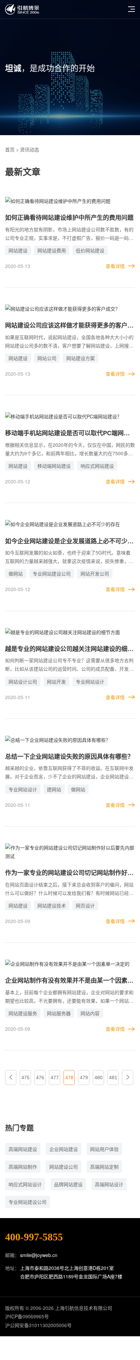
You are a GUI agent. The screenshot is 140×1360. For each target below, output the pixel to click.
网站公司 (46, 358)
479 (84, 1077)
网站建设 (18, 250)
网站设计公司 (22, 681)
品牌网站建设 (68, 1184)
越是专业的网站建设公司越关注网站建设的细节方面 (69, 649)
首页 (10, 149)
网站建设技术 (51, 905)
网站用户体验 (104, 1149)
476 (40, 1077)
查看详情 (115, 266)
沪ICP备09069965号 (27, 1316)
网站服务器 (59, 1013)
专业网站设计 (90, 681)
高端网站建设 (22, 1149)
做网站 (15, 573)
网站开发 (56, 681)
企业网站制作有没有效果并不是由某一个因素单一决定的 (69, 981)
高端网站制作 (22, 1166)
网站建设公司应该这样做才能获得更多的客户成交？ (69, 326)
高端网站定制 (104, 1166)
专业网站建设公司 (52, 573)
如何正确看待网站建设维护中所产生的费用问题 (69, 217)
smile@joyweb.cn (38, 1255)
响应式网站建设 (97, 465)
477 (55, 1077)
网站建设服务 (22, 1013)
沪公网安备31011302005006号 (38, 1325)
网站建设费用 (51, 250)
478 (69, 1077)
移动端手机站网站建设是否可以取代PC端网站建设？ (67, 433)
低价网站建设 (90, 250)
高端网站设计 (109, 1184)
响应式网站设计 (25, 1184)
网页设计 (85, 905)
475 (25, 1077)
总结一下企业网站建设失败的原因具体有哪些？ (69, 756)
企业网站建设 (63, 1149)
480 (98, 1077)
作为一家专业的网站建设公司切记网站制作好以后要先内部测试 (69, 873)
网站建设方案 (80, 358)
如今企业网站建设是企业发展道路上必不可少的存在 (69, 541)
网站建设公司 (63, 1166)
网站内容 (90, 1013)
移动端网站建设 (54, 465)
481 (113, 1077)
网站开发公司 (95, 573)
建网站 (54, 789)
